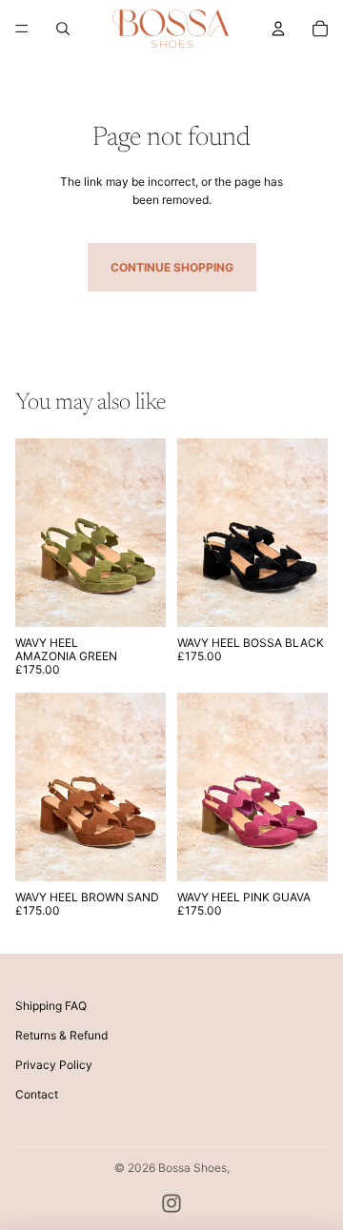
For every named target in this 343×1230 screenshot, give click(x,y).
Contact (36, 1094)
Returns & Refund (61, 1035)
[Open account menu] (278, 29)
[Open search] (63, 29)
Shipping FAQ (51, 1005)
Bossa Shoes (192, 1167)
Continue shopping (172, 267)
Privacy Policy (53, 1065)
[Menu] (22, 28)
